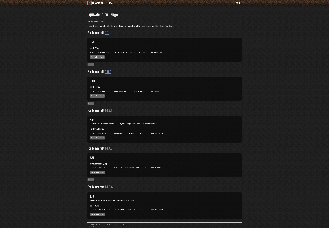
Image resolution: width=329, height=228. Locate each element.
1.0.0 (108, 71)
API (240, 227)
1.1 (107, 32)
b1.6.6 (109, 186)
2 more (90, 64)
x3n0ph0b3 (103, 21)
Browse (111, 2)
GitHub (89, 227)
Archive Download (97, 57)
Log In (237, 2)
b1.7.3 (108, 148)
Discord (95, 227)
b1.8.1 (108, 110)
